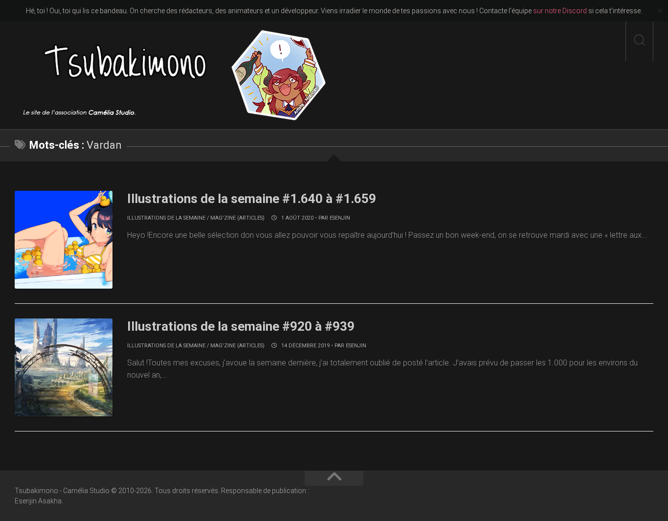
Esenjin (340, 218)
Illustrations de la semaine (166, 218)
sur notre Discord (560, 11)
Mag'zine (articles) (237, 218)
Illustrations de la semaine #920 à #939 (241, 326)
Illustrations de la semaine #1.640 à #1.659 (251, 198)
